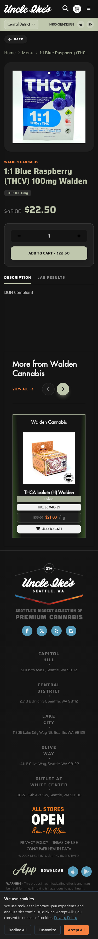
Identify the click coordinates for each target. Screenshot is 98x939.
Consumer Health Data (49, 849)
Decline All (18, 930)
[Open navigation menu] (88, 9)
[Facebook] (27, 631)
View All (20, 389)
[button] (49, 476)
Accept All (76, 930)
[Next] (63, 389)
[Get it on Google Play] (90, 24)
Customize (47, 930)
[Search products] (65, 9)
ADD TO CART (52, 529)
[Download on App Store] (80, 24)
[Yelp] (56, 631)
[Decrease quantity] (19, 236)
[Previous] (48, 389)
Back (18, 39)
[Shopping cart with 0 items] (77, 9)
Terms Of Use (65, 843)
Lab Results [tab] (51, 277)
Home (10, 53)
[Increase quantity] (79, 236)
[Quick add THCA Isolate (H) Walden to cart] (72, 486)
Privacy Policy (65, 918)
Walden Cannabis (49, 422)
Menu (27, 53)
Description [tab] (17, 277)
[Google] (71, 631)
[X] (42, 631)
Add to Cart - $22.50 (49, 253)
